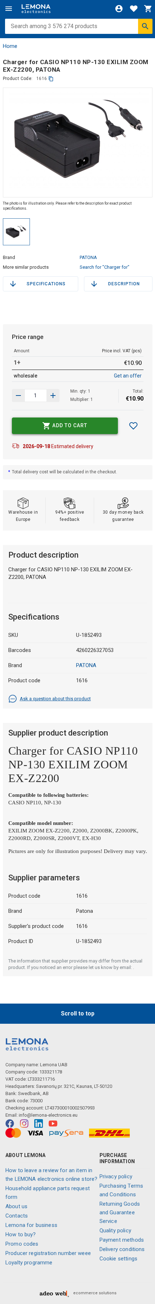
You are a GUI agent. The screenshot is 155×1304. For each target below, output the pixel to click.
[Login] (119, 8)
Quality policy (115, 1230)
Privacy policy (115, 1176)
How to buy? (20, 1234)
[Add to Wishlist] (133, 425)
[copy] (51, 78)
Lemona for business (31, 1225)
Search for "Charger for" (104, 267)
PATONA (88, 257)
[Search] (145, 26)
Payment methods (121, 1240)
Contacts (16, 1216)
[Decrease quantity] (52, 395)
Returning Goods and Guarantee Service (119, 1212)
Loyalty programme (29, 1262)
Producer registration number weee (48, 1253)
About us (16, 1206)
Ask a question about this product (55, 698)
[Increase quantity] (18, 395)
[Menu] (8, 8)
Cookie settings (118, 1258)
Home (10, 46)
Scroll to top (77, 1013)
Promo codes (22, 1244)
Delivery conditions (122, 1249)
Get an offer (128, 376)
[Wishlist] (133, 8)
